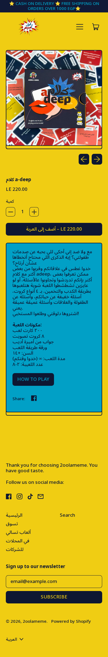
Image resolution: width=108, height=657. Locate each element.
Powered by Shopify (71, 621)
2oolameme (35, 621)
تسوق (12, 524)
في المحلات (17, 541)
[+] (34, 212)
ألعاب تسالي (18, 532)
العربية (11, 639)
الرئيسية (14, 515)
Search (67, 515)
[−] (10, 212)
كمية (10, 201)
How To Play (33, 379)
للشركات (15, 550)
